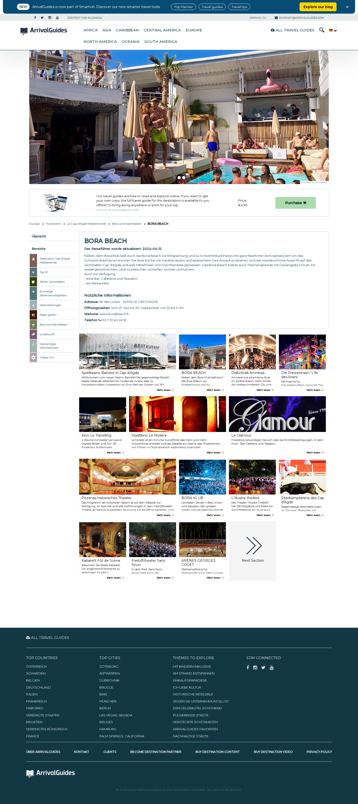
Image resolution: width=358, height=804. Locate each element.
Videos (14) (47, 357)
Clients (110, 752)
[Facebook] (35, 17)
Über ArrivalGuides (43, 752)
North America (100, 41)
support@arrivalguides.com (301, 17)
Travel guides (212, 7)
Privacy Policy (319, 752)
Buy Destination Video (273, 752)
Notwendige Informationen (49, 346)
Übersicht (39, 236)
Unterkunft (47, 334)
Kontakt (81, 752)
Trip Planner (183, 7)
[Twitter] (42, 17)
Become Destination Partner (155, 752)
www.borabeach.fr (114, 314)
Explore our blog (318, 7)
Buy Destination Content (218, 752)
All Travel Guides (294, 30)
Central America (162, 30)
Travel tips (239, 7)
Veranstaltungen (50, 305)
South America (160, 41)
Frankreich (53, 223)
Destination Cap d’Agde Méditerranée (55, 260)
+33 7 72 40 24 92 (114, 320)
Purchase (294, 203)
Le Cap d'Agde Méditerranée (86, 223)
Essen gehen (48, 315)
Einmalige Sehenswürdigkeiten (53, 293)
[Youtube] (57, 17)
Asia (107, 30)
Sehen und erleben (52, 281)
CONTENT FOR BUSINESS (84, 17)
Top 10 (43, 272)
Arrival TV (258, 17)
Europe (194, 30)
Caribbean (127, 30)
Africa (91, 30)
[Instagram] (49, 17)
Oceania (131, 41)
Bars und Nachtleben (126, 223)
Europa (34, 223)
